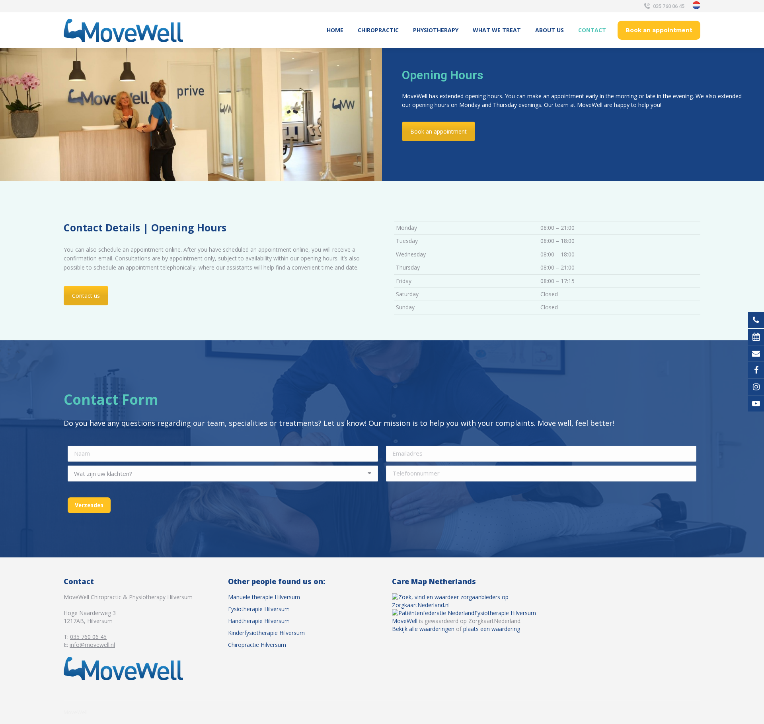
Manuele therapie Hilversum (264, 597)
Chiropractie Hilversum (257, 644)
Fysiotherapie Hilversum (259, 609)
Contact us (86, 295)
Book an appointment (438, 131)
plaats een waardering (491, 629)
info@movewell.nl (92, 644)
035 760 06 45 (668, 6)
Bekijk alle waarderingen (423, 629)
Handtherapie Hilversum (259, 621)
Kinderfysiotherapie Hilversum (266, 633)
